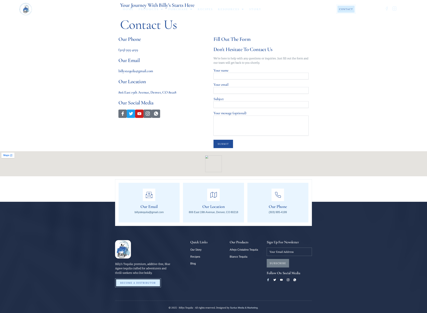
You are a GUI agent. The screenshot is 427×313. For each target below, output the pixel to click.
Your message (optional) (230, 113)
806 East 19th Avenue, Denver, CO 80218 (147, 92)
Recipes (205, 9)
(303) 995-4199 (128, 50)
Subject (219, 99)
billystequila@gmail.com (135, 71)
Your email (221, 84)
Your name (221, 70)
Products (149, 9)
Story (255, 9)
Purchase (178, 9)
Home (128, 9)
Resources (229, 9)
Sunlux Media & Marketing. (244, 307)
